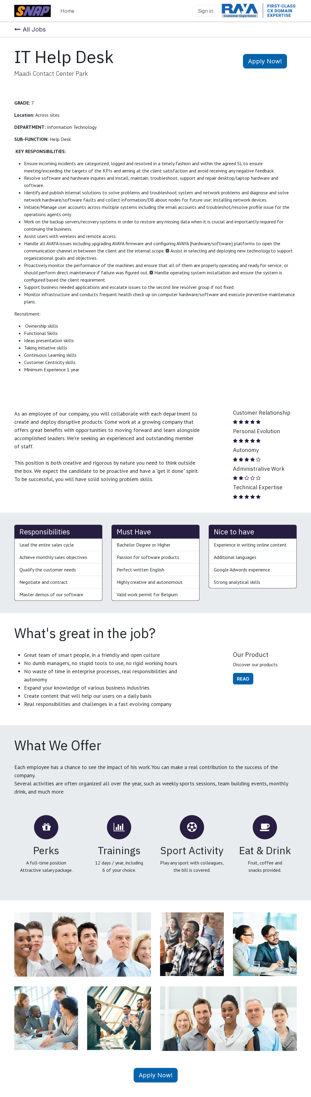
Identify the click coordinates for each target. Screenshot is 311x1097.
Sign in (205, 11)
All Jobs (34, 29)
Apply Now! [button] (265, 61)
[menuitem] (67, 11)
